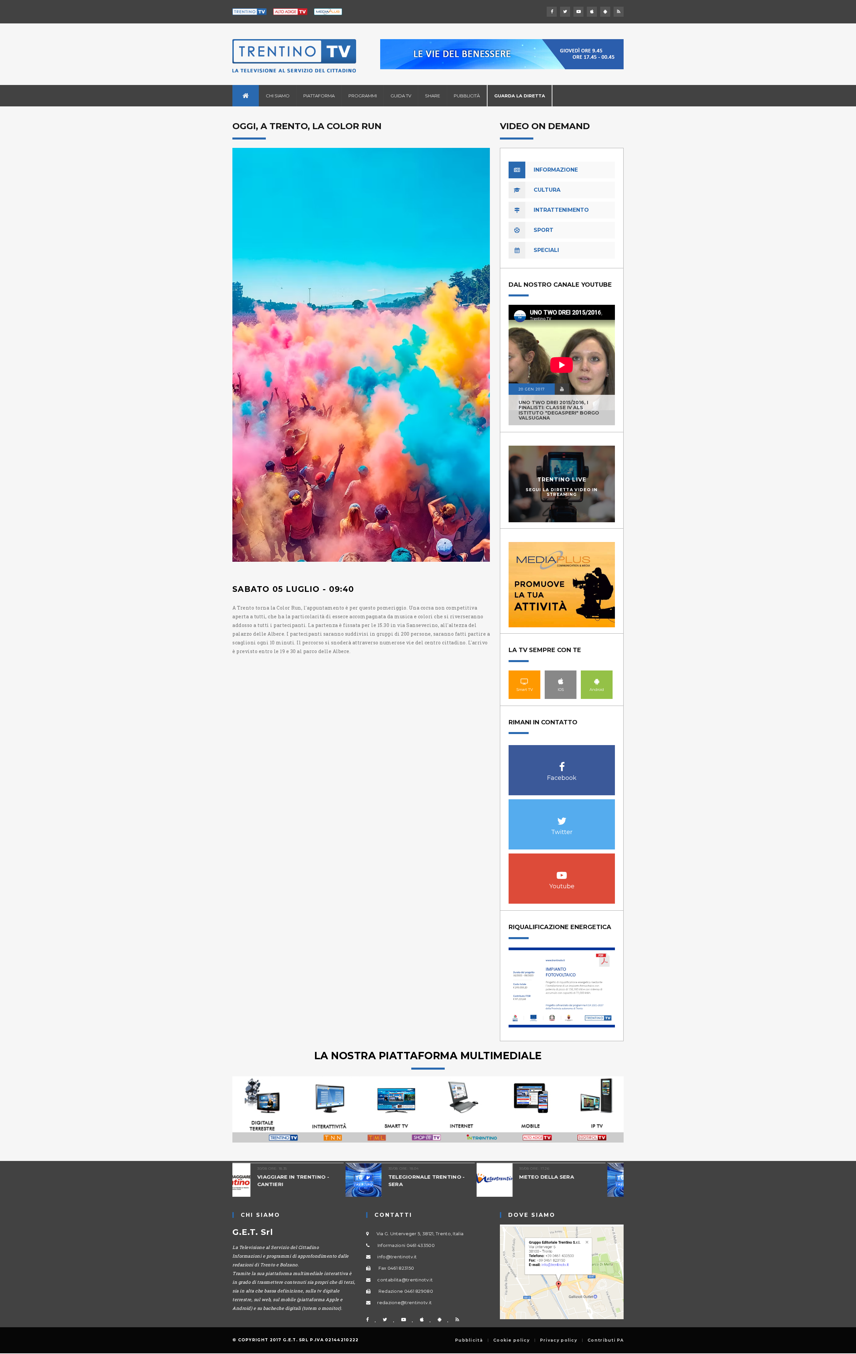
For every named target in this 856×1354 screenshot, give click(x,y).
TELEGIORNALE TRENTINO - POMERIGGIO (575, 1180)
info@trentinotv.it (397, 1256)
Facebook (562, 763)
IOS (560, 681)
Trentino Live (561, 479)
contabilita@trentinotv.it (405, 1279)
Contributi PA (605, 1340)
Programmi (362, 95)
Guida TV (401, 95)
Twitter (562, 817)
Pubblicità (467, 95)
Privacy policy (558, 1340)
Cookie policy (511, 1340)
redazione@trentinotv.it (404, 1302)
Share (432, 95)
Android (597, 681)
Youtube (561, 871)
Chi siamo (278, 95)
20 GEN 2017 (532, 389)
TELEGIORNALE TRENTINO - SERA (313, 1180)
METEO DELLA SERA (433, 1177)
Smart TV (524, 681)
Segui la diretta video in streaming (562, 492)
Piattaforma (319, 95)
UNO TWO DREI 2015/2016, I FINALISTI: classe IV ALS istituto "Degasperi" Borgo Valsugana (559, 410)
